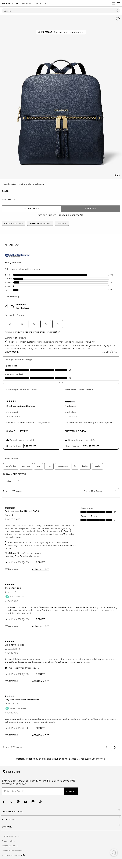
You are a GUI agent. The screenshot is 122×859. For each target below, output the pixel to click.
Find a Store (13, 771)
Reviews (61, 223)
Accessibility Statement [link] (12, 850)
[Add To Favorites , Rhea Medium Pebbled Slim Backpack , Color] (118, 19)
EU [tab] (15, 199)
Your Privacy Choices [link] (11, 855)
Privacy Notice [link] (8, 841)
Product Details (13, 223)
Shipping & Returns (40, 223)
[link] (3, 802)
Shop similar (31, 208)
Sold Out (90, 208)
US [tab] (9, 199)
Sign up (70, 791)
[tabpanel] (61, 97)
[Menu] (118, 3)
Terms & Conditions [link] (10, 845)
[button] (113, 852)
